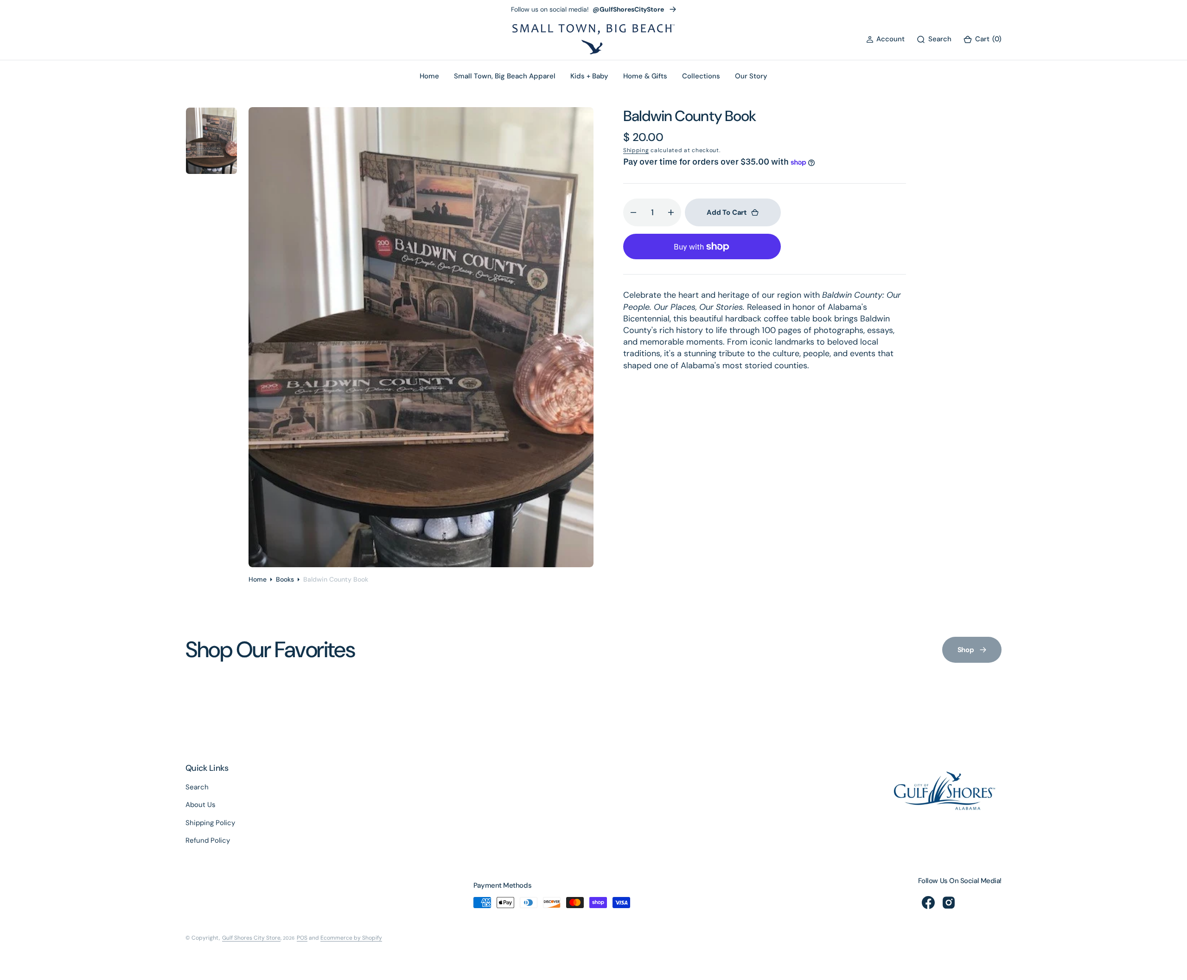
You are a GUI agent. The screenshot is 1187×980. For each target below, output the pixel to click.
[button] (885, 39)
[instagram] (948, 902)
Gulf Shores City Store (251, 938)
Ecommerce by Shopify (351, 938)
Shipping (636, 150)
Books (285, 579)
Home (258, 579)
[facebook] (928, 902)
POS (302, 938)
